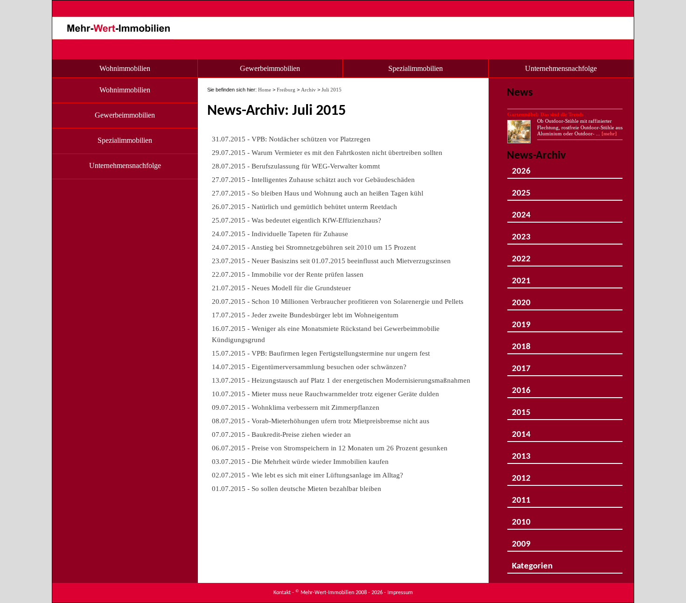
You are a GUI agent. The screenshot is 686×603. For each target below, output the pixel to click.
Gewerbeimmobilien (270, 68)
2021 (521, 277)
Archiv (308, 89)
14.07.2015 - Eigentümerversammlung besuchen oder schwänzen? (309, 367)
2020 (521, 299)
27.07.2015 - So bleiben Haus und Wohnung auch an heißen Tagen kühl (317, 193)
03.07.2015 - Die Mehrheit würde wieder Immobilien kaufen (300, 461)
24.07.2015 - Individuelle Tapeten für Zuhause (280, 234)
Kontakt (282, 593)
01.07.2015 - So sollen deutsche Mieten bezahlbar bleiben (296, 488)
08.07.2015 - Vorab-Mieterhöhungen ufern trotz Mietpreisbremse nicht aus (320, 421)
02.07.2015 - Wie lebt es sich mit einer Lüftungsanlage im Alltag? (307, 475)
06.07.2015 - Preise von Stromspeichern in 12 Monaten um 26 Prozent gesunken (330, 448)
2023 (521, 233)
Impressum (400, 593)
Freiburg (286, 89)
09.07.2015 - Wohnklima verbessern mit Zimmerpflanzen (295, 407)
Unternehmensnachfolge (561, 68)
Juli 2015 (332, 89)
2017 (521, 365)
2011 (521, 497)
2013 (521, 453)
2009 (521, 540)
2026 (521, 167)
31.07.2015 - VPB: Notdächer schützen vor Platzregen (291, 139)
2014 (521, 431)
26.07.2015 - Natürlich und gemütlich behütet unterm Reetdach (304, 206)
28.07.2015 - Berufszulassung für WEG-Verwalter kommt (296, 166)
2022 (521, 255)
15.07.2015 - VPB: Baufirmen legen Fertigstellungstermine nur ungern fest (321, 353)
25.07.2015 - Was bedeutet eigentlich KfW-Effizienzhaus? (296, 220)
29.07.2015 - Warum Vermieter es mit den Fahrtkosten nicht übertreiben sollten (327, 152)
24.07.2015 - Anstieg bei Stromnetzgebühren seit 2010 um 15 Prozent (314, 247)
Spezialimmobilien (415, 68)
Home (264, 89)
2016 (521, 387)
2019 (521, 321)
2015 (521, 409)
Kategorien (532, 562)
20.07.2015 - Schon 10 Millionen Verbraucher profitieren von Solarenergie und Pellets (337, 301)
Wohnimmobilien (124, 68)
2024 (521, 211)
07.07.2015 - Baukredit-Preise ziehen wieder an (281, 434)
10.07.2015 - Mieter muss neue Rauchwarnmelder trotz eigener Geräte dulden (325, 394)
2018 (521, 343)
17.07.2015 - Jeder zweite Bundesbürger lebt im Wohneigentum (305, 315)
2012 (521, 475)
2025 (521, 189)
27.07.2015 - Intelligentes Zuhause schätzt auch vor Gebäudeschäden (313, 179)
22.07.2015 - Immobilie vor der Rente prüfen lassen (288, 274)
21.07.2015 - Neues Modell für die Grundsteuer (281, 288)
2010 (521, 518)
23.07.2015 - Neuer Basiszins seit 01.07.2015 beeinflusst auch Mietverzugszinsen (331, 261)
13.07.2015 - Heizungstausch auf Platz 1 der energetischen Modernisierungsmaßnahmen (341, 380)
